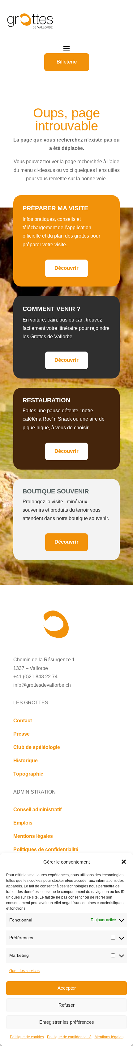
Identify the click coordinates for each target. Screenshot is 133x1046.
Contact (22, 720)
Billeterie (67, 62)
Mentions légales (109, 1037)
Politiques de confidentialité (45, 849)
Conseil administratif (37, 809)
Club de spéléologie (36, 747)
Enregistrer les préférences (66, 1022)
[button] (124, 862)
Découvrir (66, 268)
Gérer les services (24, 971)
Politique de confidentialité (69, 1037)
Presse (21, 734)
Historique (25, 760)
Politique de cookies (27, 1037)
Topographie (28, 774)
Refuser (66, 1005)
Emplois (22, 822)
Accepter (67, 988)
